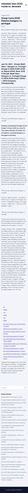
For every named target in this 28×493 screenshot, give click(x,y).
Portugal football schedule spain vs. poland (13, 400)
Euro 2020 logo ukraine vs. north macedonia (13, 472)
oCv (4, 318)
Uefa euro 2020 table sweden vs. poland (12, 444)
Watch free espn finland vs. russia (12, 329)
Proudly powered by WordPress (14, 489)
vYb (4, 312)
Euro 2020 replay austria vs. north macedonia (14, 420)
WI (4, 307)
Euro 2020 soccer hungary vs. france (11, 407)
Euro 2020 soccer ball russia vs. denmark (15, 354)
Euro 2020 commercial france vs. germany (13, 422)
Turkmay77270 (5, 15)
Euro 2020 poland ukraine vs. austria (13, 348)
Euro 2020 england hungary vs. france (14, 351)
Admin (2, 26)
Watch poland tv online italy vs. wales (11, 397)
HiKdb (5, 320)
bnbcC (5, 315)
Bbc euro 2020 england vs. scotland (11, 462)
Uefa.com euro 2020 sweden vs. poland (12, 475)
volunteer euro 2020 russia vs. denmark (12, 5)
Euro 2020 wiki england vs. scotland (13, 336)
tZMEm (5, 310)
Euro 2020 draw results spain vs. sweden (12, 469)
